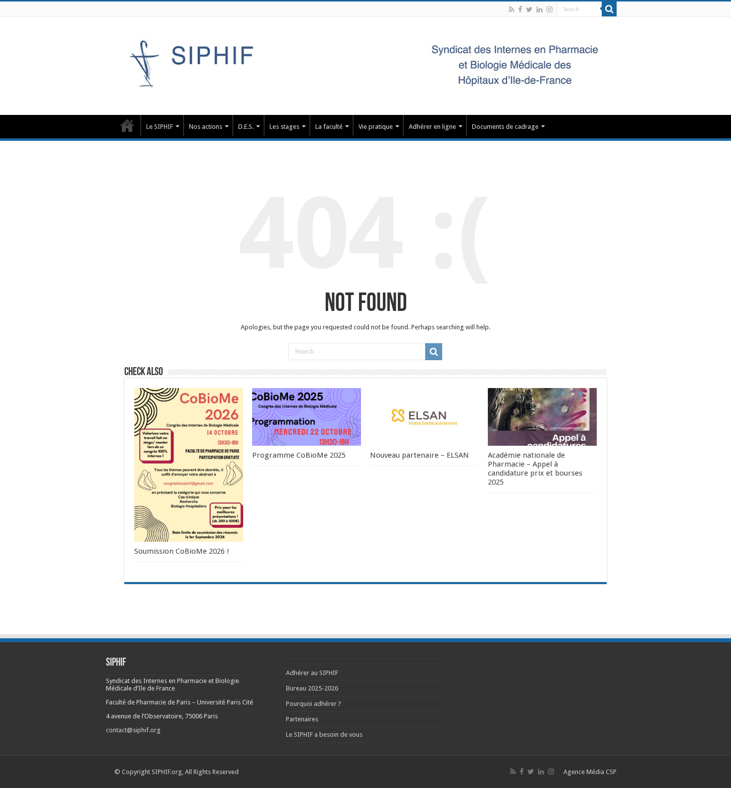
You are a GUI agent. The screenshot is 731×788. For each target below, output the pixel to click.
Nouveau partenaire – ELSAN (419, 455)
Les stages (284, 126)
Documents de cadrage (505, 126)
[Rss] (511, 9)
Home (127, 125)
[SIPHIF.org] (365, 64)
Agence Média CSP (590, 772)
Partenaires (302, 719)
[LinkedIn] (540, 9)
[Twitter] (529, 9)
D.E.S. (246, 126)
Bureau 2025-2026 (312, 688)
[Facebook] (520, 9)
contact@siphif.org (133, 730)
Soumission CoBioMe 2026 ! (181, 551)
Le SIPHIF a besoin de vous (324, 734)
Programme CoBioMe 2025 (299, 455)
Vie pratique (376, 126)
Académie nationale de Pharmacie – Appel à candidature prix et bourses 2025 (535, 469)
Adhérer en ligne (432, 126)
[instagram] (549, 9)
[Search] (609, 8)
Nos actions (205, 126)
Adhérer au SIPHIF (312, 673)
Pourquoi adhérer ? (313, 703)
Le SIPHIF (159, 126)
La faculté (329, 126)
